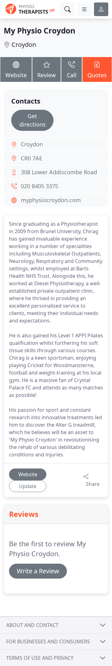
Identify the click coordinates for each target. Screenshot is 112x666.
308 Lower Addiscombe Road (59, 172)
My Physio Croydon (39, 30)
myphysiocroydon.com (51, 200)
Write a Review (38, 571)
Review (46, 75)
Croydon (24, 44)
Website (16, 75)
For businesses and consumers (48, 641)
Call (72, 75)
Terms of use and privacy (39, 658)
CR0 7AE (31, 158)
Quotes (97, 75)
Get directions (32, 120)
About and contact (32, 625)
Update (27, 486)
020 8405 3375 (39, 186)
